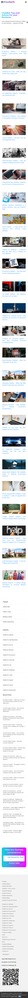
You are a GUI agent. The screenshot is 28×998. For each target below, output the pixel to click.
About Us (4, 937)
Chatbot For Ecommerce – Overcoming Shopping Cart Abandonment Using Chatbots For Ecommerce (13, 718)
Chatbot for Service (8, 645)
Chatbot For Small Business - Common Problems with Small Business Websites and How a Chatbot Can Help (13, 792)
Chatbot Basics (6, 884)
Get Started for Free (14, 858)
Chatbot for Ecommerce (9, 655)
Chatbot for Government (9, 690)
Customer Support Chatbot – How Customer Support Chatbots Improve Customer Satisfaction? (13, 709)
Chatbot (4, 881)
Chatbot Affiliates (6, 944)
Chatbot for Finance (8, 685)
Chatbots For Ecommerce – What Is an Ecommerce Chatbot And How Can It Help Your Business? (14, 757)
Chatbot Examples (7, 895)
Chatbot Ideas (6, 606)
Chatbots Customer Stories (9, 900)
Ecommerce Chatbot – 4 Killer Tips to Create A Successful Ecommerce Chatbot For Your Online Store (14, 701)
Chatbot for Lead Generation (10, 640)
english (6, 954)
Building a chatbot (7, 616)
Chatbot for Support (8, 680)
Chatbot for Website (8, 635)
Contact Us (5, 951)
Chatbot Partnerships (8, 946)
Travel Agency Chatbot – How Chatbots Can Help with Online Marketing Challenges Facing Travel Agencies (13, 824)
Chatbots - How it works (8, 888)
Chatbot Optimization (8, 621)
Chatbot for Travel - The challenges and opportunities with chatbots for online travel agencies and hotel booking (13, 815)
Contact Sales (14, 863)
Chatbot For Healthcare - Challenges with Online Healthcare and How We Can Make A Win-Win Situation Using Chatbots (13, 801)
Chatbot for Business (8, 650)
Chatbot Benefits (6, 886)
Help (3, 934)
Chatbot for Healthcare (9, 670)
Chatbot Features (7, 891)
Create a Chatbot (7, 932)
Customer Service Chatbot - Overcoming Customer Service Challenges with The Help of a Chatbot (13, 726)
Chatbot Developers (7, 949)
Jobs (3, 941)
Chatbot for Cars (7, 665)
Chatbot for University (8, 660)
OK (19, 996)
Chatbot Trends (7, 611)
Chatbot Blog (5, 898)
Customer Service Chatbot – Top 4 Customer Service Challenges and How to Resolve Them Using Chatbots (13, 734)
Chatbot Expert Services (8, 939)
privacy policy (14, 996)
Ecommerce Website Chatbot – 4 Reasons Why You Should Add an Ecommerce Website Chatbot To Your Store (14, 749)
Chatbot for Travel (7, 675)
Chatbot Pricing (6, 893)
